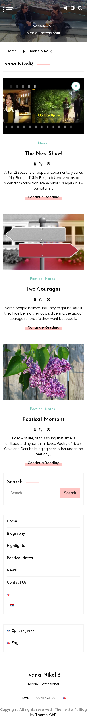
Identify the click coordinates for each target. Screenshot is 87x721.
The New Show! (43, 153)
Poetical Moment (43, 419)
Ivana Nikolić (43, 26)
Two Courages (43, 289)
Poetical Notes (42, 279)
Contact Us (17, 582)
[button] (72, 8)
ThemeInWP (45, 715)
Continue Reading (44, 197)
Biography (16, 533)
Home (12, 521)
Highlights (16, 546)
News (42, 143)
